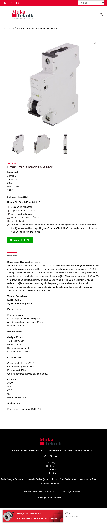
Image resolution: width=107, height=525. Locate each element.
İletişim (52, 473)
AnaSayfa (52, 462)
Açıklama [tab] (12, 255)
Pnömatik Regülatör (49, 483)
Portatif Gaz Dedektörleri (64, 479)
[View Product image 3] (65, 144)
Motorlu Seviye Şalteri (38, 479)
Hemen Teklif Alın (22, 240)
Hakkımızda (52, 466)
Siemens (11, 163)
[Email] (18, 3)
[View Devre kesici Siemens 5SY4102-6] (18, 144)
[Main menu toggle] (4, 14)
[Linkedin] (5, 3)
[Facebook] (51, 456)
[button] (101, 15)
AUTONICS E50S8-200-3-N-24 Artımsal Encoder (38, 518)
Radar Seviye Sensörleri (12, 479)
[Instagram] (11, 3)
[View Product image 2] (42, 144)
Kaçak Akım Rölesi (89, 479)
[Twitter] (56, 456)
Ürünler (52, 469)
